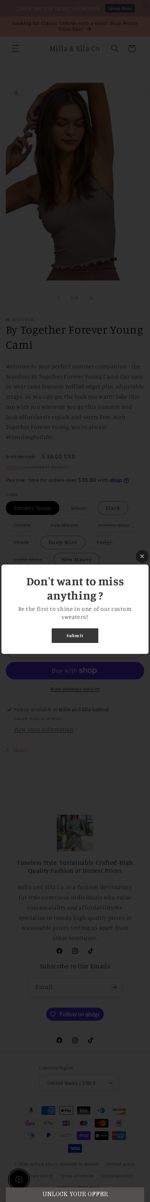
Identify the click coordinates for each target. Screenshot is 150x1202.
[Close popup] (142, 556)
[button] (75, 1194)
